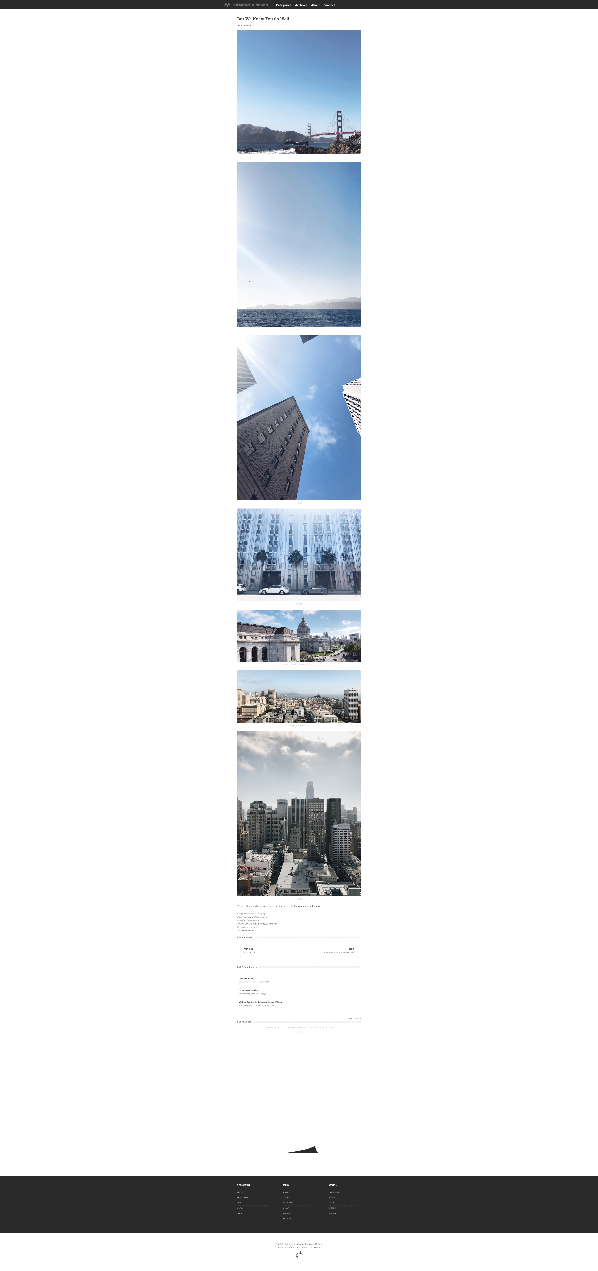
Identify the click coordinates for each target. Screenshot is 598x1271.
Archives (301, 5)
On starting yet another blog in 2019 (254, 980)
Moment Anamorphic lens (307, 906)
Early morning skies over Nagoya (252, 992)
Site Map (287, 1219)
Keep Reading (246, 937)
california (289, 1027)
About (315, 5)
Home (285, 1192)
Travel (240, 1203)
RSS (330, 1219)
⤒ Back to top (354, 1018)
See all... (241, 1213)
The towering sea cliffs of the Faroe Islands (260, 1004)
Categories (283, 5)
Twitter (332, 1213)
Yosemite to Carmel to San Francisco (339, 950)
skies (300, 1027)
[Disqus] (299, 1088)
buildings (310, 1027)
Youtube (332, 1197)
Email (331, 1203)
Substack (333, 1208)
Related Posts (247, 967)
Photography (243, 1197)
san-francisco (273, 1027)
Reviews (240, 1192)
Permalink (244, 1021)
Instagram (334, 1192)
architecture (325, 1027)
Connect (329, 5)
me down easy (248, 930)
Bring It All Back (250, 950)
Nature (240, 1208)
